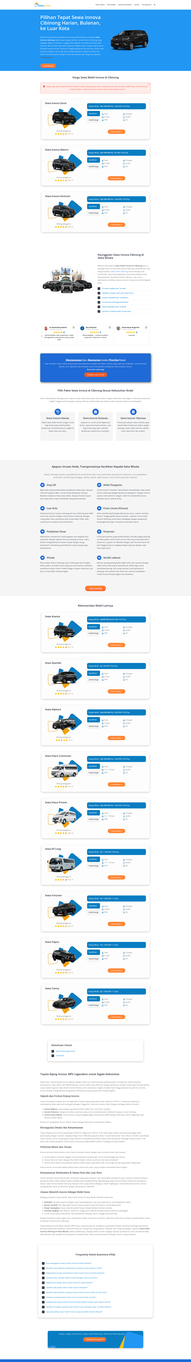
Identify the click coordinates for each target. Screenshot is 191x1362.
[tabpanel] (122, 118)
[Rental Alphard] (64, 713)
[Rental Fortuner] (64, 899)
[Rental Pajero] (64, 946)
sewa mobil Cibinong (119, 271)
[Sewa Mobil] (66, 259)
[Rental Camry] (64, 992)
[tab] (93, 113)
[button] (154, 4)
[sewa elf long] (64, 853)
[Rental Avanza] (64, 620)
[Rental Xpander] (64, 667)
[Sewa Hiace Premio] (64, 806)
